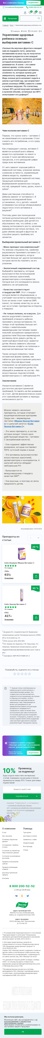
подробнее (33, 3)
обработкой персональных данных (17, 1022)
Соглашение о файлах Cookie (10, 846)
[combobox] (35, 538)
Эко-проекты (7, 836)
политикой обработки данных (20, 805)
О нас (4, 832)
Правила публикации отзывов (9, 868)
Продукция (12, 18)
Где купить (27, 832)
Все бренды (27, 846)
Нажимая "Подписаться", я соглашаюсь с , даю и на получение (24, 808)
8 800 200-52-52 (35, 7)
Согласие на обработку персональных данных (11, 852)
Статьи (25, 850)
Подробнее (9, 578)
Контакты (5, 878)
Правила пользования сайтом (10, 863)
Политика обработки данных (9, 840)
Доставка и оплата (30, 836)
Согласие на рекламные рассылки (11, 857)
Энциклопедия (28, 843)
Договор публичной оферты (9, 874)
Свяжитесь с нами (30, 839)
